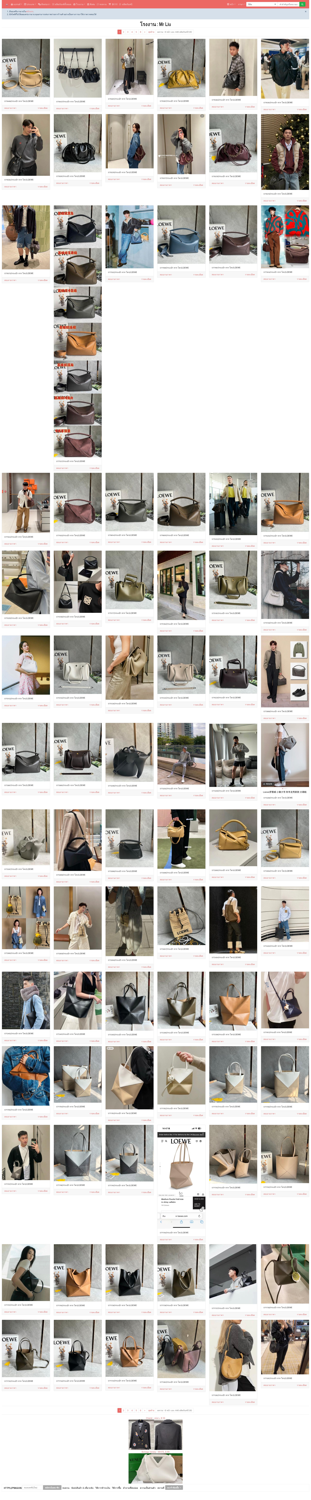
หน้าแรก (29, 11)
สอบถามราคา (10, 108)
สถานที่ (160, 1488)
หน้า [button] (231, 4)
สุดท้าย (151, 32)
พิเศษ (92, 4)
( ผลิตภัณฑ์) (122, 4)
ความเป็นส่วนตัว (148, 1488)
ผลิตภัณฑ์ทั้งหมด (62, 4)
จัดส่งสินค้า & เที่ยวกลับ (82, 1488)
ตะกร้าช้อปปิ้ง (173, 1487)
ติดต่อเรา (45, 4)
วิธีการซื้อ (116, 1488)
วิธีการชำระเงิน (102, 1488)
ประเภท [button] (30, 4)
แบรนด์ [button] (16, 4)
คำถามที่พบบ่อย (130, 1488)
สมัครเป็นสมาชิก (52, 1487)
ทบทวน (103, 4)
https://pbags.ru (13, 1488)
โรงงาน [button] (79, 4)
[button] (43, 108)
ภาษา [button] (240, 4)
